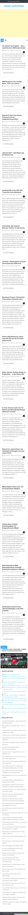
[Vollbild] (25, 667)
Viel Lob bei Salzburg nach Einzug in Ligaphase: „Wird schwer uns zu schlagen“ (14, 828)
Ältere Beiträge (5, 647)
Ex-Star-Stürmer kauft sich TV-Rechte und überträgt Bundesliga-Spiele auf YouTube (13, 410)
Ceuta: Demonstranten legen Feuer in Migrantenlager (11, 874)
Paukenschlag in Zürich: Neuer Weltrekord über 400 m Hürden (14, 870)
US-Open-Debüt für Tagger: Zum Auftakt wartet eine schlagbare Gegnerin (14, 893)
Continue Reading (9, 72)
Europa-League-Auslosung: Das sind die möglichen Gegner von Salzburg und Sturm (13, 818)
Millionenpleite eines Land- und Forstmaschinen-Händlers (14, 776)
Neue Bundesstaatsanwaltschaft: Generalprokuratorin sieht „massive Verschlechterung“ (11, 859)
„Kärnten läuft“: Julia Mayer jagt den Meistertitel (14, 735)
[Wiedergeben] (2, 667)
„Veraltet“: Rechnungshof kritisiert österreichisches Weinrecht (10, 748)
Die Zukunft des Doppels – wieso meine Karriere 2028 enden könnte (14, 722)
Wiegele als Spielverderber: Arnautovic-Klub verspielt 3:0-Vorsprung (13, 854)
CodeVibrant (22, 913)
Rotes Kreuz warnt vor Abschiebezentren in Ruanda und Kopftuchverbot (13, 795)
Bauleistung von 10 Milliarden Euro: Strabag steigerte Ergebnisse (13, 832)
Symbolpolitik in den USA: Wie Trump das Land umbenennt (14, 738)
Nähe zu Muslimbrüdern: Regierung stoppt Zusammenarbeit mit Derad (13, 804)
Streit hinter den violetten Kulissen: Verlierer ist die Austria (14, 743)
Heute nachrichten (14, 5)
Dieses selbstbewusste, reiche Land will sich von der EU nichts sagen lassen (13, 338)
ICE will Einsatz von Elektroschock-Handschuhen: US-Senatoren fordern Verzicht (14, 879)
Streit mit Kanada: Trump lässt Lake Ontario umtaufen (13, 842)
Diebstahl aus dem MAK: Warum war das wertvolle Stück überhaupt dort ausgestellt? (13, 799)
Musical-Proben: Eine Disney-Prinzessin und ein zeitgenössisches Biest (12, 117)
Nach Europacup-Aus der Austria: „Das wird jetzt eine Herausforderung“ (14, 823)
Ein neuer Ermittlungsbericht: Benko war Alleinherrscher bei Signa (12, 849)
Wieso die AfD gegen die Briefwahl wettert (12, 845)
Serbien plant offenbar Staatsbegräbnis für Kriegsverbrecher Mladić (10, 526)
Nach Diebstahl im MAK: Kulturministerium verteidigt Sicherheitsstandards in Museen (13, 567)
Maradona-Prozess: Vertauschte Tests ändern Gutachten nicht (13, 753)
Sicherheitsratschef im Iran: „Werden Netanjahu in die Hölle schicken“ (12, 609)
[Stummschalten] (23, 667)
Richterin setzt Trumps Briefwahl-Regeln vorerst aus (14, 837)
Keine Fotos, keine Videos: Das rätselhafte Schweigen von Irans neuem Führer (13, 451)
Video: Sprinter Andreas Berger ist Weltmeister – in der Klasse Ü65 (14, 762)
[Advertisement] (14, 23)
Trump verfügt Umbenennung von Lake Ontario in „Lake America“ (14, 889)
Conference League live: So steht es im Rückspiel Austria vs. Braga (14, 903)
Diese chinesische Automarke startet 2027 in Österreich (13, 809)
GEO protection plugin (24, 914)
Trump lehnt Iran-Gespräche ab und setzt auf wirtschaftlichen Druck (13, 884)
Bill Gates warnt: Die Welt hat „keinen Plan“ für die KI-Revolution (14, 813)
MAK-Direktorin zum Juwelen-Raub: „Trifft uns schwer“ (13, 726)
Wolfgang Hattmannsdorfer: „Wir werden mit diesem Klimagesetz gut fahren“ (13, 898)
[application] (14, 660)
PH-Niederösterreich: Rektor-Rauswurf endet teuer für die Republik (13, 865)
